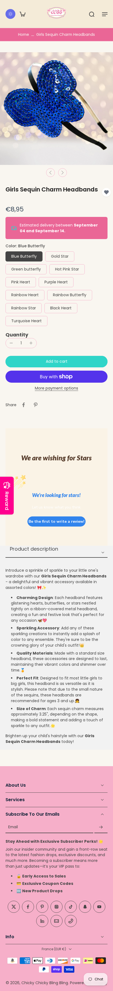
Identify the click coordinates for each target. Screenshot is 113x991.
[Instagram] (56, 907)
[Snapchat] (85, 907)
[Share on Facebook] (24, 405)
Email (13, 827)
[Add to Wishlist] (106, 192)
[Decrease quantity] (11, 343)
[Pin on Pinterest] (36, 405)
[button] (105, 14)
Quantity (16, 335)
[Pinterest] (42, 907)
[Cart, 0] (22, 14)
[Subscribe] (101, 827)
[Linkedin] (42, 921)
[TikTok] (71, 907)
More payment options (56, 388)
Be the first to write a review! (56, 521)
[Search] (92, 13)
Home (23, 34)
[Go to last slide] (50, 172)
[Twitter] (14, 907)
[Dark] (10, 14)
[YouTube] (99, 907)
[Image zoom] (56, 108)
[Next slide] (62, 172)
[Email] (56, 921)
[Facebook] (28, 907)
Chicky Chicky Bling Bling (44, 983)
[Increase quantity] (31, 343)
